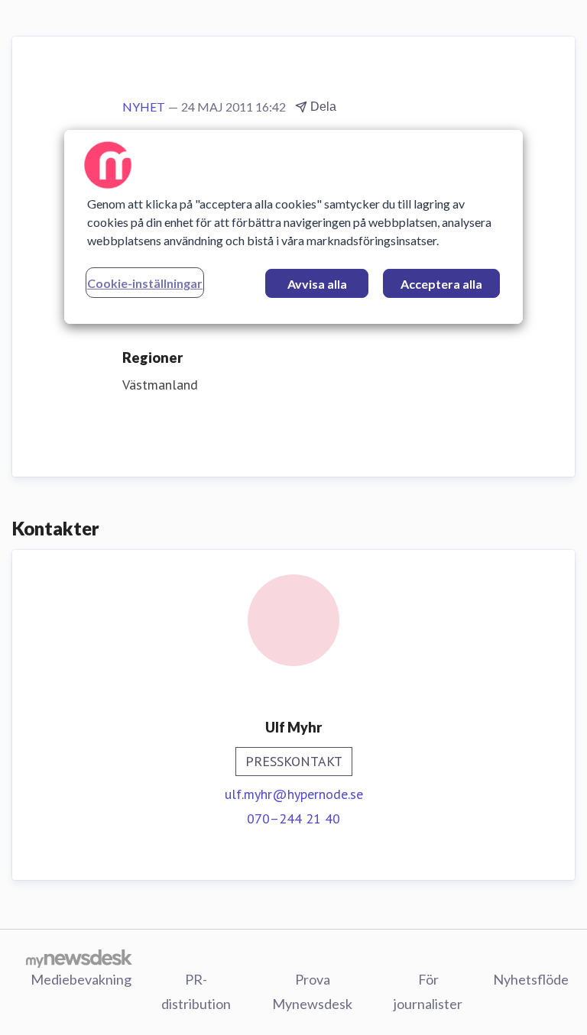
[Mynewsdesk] (79, 958)
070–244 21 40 (293, 818)
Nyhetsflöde (531, 979)
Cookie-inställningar (145, 283)
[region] (293, 227)
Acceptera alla (441, 284)
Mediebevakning (81, 979)
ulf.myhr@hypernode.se (294, 794)
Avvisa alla (317, 284)
